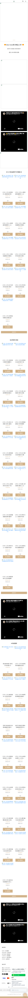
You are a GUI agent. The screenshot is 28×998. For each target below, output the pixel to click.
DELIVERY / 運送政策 (6, 952)
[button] (14, 121)
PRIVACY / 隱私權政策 (6, 957)
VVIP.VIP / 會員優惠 (6, 955)
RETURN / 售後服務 (6, 954)
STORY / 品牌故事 (5, 959)
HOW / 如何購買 (5, 951)
